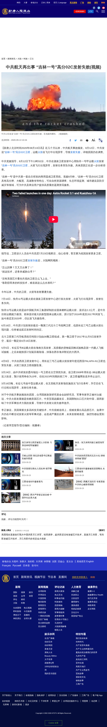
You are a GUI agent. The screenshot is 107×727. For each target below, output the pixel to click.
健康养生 (93, 587)
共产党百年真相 (82, 645)
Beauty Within (51, 656)
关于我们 (18, 695)
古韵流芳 (75, 598)
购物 (103, 3)
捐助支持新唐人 (80, 577)
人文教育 (76, 587)
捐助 (89, 3)
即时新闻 (17, 611)
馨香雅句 (75, 602)
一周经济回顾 (44, 616)
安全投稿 (63, 695)
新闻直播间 (80, 11)
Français (6, 565)
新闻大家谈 (59, 591)
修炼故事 (80, 680)
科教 (23, 603)
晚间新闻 (42, 602)
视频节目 (40, 576)
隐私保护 (41, 695)
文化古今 (75, 612)
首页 (3, 59)
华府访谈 (42, 612)
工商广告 (80, 684)
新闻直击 (42, 605)
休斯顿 (47, 561)
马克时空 (58, 623)
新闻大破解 (59, 609)
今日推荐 (28, 611)
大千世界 (48, 659)
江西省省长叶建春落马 (32, 481)
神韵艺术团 (19, 701)
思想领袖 (58, 605)
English (90, 561)
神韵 (18, 3)
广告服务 (74, 695)
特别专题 (81, 634)
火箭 (40, 152)
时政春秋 (58, 602)
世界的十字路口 (61, 619)
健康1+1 (91, 591)
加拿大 (23, 561)
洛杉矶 (31, 561)
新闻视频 (43, 587)
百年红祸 (80, 663)
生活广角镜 (49, 638)
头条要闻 (17, 608)
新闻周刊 (42, 609)
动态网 (94, 701)
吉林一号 (10, 152)
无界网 (6, 704)
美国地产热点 (77, 616)
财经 (23, 599)
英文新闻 (73, 3)
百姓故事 (80, 673)
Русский (17, 565)
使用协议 (52, 695)
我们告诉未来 (81, 638)
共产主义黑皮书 (82, 670)
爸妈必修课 (76, 609)
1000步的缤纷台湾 (52, 668)
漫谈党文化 (81, 677)
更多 (27, 704)
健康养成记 (92, 602)
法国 (54, 561)
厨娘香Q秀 (49, 663)
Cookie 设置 (53, 723)
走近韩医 (91, 609)
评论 (15, 599)
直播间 (62, 576)
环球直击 (42, 595)
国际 (15, 592)
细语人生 (58, 630)
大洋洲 (39, 561)
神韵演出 (17, 618)
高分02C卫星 (23, 152)
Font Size (93, 140)
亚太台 (69, 561)
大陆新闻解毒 (60, 626)
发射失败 (75, 152)
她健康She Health (95, 595)
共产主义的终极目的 (84, 649)
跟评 (102, 530)
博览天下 (17, 615)
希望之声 (56, 701)
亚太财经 (42, 626)
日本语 (26, 565)
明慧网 (85, 701)
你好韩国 (48, 645)
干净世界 (45, 701)
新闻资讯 (11, 59)
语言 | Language (60, 3)
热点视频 (28, 608)
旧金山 (61, 561)
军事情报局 (59, 612)
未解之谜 (75, 591)
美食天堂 (48, 649)
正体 (43, 3)
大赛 (25, 3)
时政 (26, 59)
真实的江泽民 (81, 659)
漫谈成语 (75, 605)
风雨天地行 (81, 666)
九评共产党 (81, 656)
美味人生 (48, 652)
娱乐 (31, 592)
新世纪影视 (17, 704)
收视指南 (30, 695)
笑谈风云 (75, 595)
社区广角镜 (43, 619)
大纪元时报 (32, 701)
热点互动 (58, 595)
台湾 (23, 596)
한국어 (35, 565)
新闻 (17, 587)
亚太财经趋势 (44, 623)
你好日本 (48, 642)
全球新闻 (42, 591)
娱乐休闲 (50, 634)
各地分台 (34, 3)
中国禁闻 (42, 598)
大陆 (19, 59)
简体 (48, 3)
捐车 (96, 3)
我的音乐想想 (50, 673)
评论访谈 (60, 587)
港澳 (23, 592)
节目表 (52, 576)
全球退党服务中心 (71, 701)
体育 (31, 596)
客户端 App (98, 695)
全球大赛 (28, 618)
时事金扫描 (59, 598)
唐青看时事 (59, 616)
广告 (82, 3)
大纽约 (15, 561)
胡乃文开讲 (92, 598)
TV (91, 11)
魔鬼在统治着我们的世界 (86, 652)
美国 (15, 596)
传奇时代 (80, 642)
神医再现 (91, 605)
